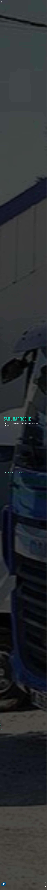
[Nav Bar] (1, 2)
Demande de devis (22, 472)
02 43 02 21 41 (10, 472)
